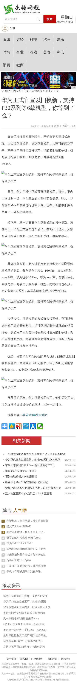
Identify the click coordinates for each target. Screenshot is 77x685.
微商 (20, 65)
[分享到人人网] (33, 426)
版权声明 (52, 659)
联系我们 (24, 659)
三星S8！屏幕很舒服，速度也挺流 (26, 566)
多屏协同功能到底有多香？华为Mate (24, 612)
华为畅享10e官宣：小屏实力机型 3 (23, 641)
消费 (6, 65)
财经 (20, 39)
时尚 (6, 52)
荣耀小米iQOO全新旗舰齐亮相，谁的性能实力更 (33, 487)
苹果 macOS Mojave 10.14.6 (20, 471)
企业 (20, 52)
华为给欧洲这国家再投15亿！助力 (26, 549)
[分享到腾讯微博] (26, 426)
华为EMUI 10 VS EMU (20, 543)
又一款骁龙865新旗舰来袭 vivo (21, 618)
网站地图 (65, 659)
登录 (12, 28)
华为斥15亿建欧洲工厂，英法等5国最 (25, 601)
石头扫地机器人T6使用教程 (21, 476)
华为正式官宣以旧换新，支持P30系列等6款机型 (32, 459)
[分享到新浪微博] (19, 426)
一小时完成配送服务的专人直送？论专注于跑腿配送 (35, 454)
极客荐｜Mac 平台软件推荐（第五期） (27, 482)
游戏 (33, 52)
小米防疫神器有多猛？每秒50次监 (26, 554)
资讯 (6, 39)
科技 (33, 39)
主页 (26, 90)
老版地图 (38, 659)
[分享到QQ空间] (12, 426)
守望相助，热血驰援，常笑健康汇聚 (27, 520)
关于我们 (11, 659)
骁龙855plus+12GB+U (19, 526)
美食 (47, 52)
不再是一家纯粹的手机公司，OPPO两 (25, 629)
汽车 (47, 39)
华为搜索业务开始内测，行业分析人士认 (26, 607)
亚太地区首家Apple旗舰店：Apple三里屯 (28, 493)
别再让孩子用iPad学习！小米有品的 (24, 646)
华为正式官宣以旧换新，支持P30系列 (25, 596)
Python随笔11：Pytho (19, 560)
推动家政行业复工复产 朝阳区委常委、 (26, 635)
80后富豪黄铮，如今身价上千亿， (26, 532)
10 (3, 572)
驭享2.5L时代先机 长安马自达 (24, 537)
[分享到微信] (40, 426)
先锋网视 (37, 90)
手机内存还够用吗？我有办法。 (25, 571)
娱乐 (60, 39)
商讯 (60, 52)
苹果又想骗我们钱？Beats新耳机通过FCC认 (30, 465)
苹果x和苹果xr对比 (34, 415)
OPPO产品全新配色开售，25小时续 (23, 624)
